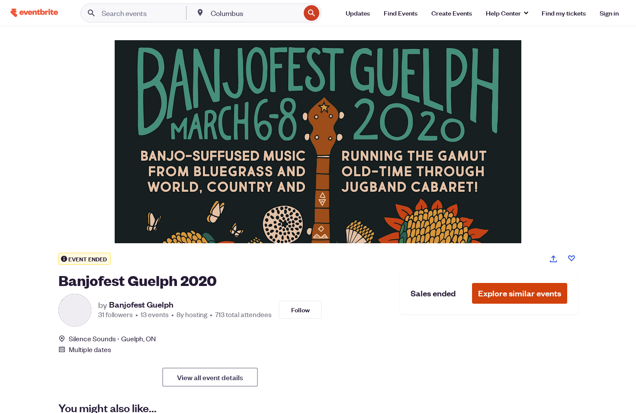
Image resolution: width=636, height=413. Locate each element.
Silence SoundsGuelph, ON (112, 338)
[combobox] (255, 13)
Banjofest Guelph (141, 304)
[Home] (34, 12)
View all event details (210, 377)
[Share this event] (553, 258)
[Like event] (571, 258)
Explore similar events (519, 293)
